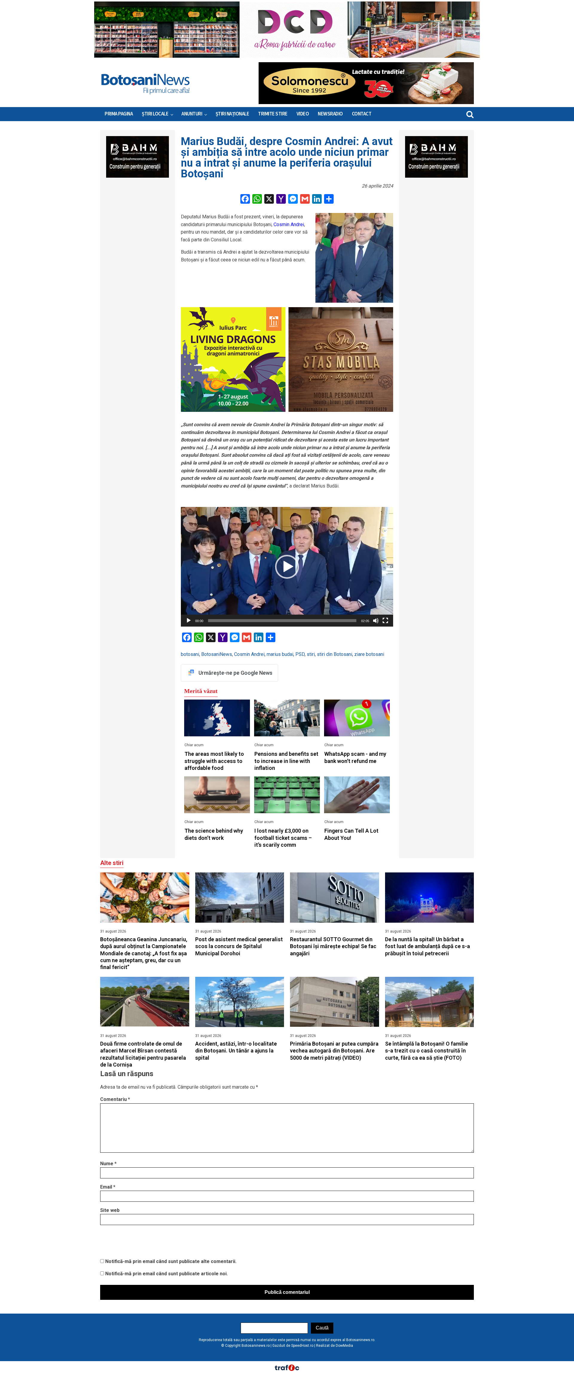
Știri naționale (232, 114)
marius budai (280, 654)
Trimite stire (273, 114)
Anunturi (191, 114)
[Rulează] (189, 621)
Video (303, 114)
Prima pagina (119, 114)
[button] (287, 567)
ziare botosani (369, 654)
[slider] (282, 620)
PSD (300, 654)
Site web (110, 1210)
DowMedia (344, 1345)
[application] (287, 567)
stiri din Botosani (334, 654)
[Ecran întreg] (385, 621)
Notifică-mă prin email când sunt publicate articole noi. (166, 1273)
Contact (362, 114)
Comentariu (115, 1099)
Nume (108, 1163)
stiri (311, 654)
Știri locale (155, 114)
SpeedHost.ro (302, 1345)
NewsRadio (330, 114)
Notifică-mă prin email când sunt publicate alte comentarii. (170, 1261)
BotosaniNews (216, 654)
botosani (190, 654)
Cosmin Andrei (289, 224)
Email (107, 1187)
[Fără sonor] (376, 621)
